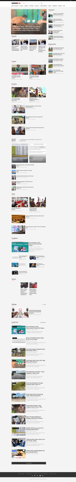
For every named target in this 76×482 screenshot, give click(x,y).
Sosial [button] (49, 5)
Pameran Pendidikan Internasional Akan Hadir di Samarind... (35, 216)
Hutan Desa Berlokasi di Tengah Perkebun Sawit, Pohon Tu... (34, 383)
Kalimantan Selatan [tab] (31, 139)
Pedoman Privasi (53, 473)
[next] (45, 22)
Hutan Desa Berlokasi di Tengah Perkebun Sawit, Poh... (59, 65)
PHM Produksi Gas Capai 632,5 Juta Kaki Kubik (24, 171)
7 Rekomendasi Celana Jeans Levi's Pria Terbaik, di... (58, 25)
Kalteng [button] (21, 5)
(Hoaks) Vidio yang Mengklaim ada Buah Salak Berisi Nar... (35, 451)
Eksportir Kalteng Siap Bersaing (16, 209)
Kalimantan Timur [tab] (23, 140)
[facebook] (32, 475)
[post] (29, 21)
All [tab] (20, 139)
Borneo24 (13, 79)
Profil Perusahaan (21, 473)
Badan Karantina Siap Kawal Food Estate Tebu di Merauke (24, 48)
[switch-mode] (71, 0)
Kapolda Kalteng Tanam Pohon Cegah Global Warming (34, 117)
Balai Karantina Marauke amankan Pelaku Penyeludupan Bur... (33, 107)
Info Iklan (35, 473)
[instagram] (37, 475)
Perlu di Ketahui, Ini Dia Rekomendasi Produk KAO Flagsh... (35, 244)
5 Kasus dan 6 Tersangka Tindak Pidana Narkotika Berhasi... (34, 76)
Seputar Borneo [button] (43, 5)
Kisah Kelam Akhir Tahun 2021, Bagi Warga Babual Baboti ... (35, 361)
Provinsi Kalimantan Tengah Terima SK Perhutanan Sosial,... (33, 209)
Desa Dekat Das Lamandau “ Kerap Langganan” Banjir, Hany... (35, 372)
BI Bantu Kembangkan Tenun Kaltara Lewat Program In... (24, 182)
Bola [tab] (45, 304)
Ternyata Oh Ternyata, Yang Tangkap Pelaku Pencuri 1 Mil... (16, 99)
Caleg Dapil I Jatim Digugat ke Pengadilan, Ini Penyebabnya (34, 99)
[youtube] (40, 475)
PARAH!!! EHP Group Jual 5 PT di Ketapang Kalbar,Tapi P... (34, 428)
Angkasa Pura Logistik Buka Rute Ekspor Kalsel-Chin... (58, 14)
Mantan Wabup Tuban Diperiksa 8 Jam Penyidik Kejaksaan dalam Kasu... (33, 292)
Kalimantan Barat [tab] (24, 139)
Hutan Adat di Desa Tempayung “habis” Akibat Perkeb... (58, 71)
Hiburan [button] (60, 5)
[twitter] (34, 475)
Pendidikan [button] (54, 5)
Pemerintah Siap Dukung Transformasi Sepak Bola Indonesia (35, 312)
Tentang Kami (29, 473)
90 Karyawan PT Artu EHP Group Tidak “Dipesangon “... (37, 159)
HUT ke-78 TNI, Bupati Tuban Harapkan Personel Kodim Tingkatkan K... (24, 292)
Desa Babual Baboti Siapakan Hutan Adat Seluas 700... (58, 48)
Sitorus (14, 32)
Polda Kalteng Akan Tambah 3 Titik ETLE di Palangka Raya (35, 227)
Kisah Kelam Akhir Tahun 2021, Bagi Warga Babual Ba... (59, 54)
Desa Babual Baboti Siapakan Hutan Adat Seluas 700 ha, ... (35, 350)
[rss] (42, 475)
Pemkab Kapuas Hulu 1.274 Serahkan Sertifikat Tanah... (25, 165)
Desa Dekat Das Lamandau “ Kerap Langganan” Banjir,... (58, 59)
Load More (28, 463)
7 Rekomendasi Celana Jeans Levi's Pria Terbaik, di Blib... (41, 257)
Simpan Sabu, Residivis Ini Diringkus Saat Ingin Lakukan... (16, 76)
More (64, 5)
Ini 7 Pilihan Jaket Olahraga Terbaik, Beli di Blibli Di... (41, 264)
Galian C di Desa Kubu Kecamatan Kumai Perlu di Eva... (58, 20)
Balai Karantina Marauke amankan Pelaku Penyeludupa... (57, 31)
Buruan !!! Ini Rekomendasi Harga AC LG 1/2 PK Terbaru (23, 257)
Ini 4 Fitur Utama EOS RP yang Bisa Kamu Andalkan (23, 272)
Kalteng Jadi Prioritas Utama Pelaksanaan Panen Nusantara (35, 128)
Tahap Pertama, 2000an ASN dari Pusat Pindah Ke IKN (15, 48)
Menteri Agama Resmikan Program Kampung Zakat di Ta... (24, 188)
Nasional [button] (16, 5)
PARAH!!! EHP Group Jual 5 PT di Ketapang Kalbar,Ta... (20, 159)
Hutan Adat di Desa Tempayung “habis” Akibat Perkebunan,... (34, 395)
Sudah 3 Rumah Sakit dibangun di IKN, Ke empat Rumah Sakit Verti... (42, 49)
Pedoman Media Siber (43, 473)
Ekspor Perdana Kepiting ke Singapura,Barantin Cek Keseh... (34, 417)
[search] (42, 3)
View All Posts (43, 322)
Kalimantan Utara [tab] (38, 139)
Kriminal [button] (26, 5)
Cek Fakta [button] (37, 5)
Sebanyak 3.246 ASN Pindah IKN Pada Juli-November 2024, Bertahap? (33, 49)
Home (13, 5)
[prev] (13, 22)
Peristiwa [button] (31, 5)
